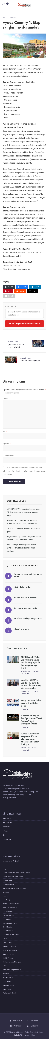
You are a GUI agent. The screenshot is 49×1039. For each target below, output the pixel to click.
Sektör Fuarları (8, 958)
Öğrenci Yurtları (8, 954)
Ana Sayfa (7, 818)
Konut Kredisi (7, 927)
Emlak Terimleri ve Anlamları (13, 877)
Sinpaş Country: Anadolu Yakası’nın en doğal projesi (24, 313)
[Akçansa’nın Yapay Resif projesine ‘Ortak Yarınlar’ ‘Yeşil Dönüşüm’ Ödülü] (13, 717)
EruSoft (16, 1035)
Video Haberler (8, 981)
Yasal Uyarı (7, 839)
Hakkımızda (7, 822)
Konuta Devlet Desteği (11, 935)
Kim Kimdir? (7, 919)
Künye (5, 835)
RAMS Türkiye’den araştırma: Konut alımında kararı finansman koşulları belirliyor (21, 548)
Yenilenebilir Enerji (9, 993)
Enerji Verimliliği (8, 884)
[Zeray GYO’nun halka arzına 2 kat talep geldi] (13, 702)
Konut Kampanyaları (10, 923)
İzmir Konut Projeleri (10, 908)
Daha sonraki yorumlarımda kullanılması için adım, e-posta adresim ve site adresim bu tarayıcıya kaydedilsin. (24, 471)
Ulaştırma (6, 973)
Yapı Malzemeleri (9, 985)
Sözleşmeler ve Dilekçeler (12, 962)
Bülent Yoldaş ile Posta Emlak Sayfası (16, 873)
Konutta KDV (7, 938)
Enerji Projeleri (8, 880)
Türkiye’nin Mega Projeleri (12, 970)
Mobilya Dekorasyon (10, 950)
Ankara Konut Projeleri (11, 861)
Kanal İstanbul (8, 911)
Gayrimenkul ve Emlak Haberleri (14, 888)
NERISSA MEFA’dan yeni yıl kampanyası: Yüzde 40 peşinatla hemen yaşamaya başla (23, 512)
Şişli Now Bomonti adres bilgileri (16, 344)
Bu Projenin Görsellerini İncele (26, 323)
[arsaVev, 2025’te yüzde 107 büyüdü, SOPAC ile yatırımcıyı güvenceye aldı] (13, 682)
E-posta (7, 443)
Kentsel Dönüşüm (9, 915)
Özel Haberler (17, 648)
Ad (5, 431)
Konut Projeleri (8, 931)
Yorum (6, 398)
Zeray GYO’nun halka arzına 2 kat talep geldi (31, 703)
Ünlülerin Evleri (8, 977)
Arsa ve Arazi (7, 865)
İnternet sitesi (8, 455)
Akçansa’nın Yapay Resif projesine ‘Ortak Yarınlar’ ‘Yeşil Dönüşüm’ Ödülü (31, 719)
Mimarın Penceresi (9, 946)
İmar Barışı (6, 900)
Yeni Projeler (7, 989)
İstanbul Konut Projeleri (11, 904)
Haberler (12, 17)
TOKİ (4, 966)
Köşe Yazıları (7, 942)
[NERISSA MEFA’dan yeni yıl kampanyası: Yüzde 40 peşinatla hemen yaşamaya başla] (13, 659)
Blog (4, 869)
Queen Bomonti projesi (30, 359)
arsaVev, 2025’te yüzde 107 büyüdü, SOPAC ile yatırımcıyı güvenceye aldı (31, 684)
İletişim (5, 831)
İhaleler (5, 896)
